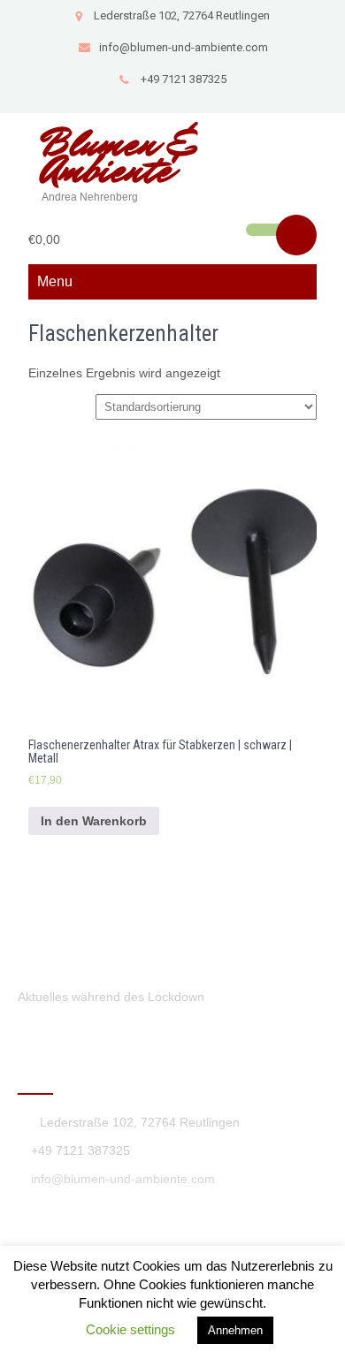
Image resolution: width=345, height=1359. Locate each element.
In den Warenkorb (94, 821)
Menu (55, 281)
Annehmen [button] (235, 1330)
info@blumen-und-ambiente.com (183, 47)
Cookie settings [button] (130, 1329)
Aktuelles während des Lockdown (111, 997)
